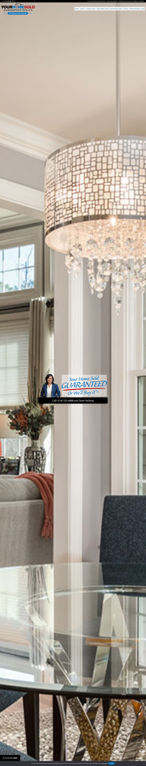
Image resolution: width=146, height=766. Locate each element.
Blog (143, 9)
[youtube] (10, 1)
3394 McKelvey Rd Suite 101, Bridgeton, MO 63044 (131, 1)
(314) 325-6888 (5, 1)
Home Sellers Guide (103, 9)
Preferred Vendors (134, 9)
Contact (82, 9)
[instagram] (12, 1)
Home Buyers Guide (116, 9)
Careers (125, 9)
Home (77, 9)
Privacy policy (104, 763)
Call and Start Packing (73, 400)
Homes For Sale (90, 9)
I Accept (111, 763)
